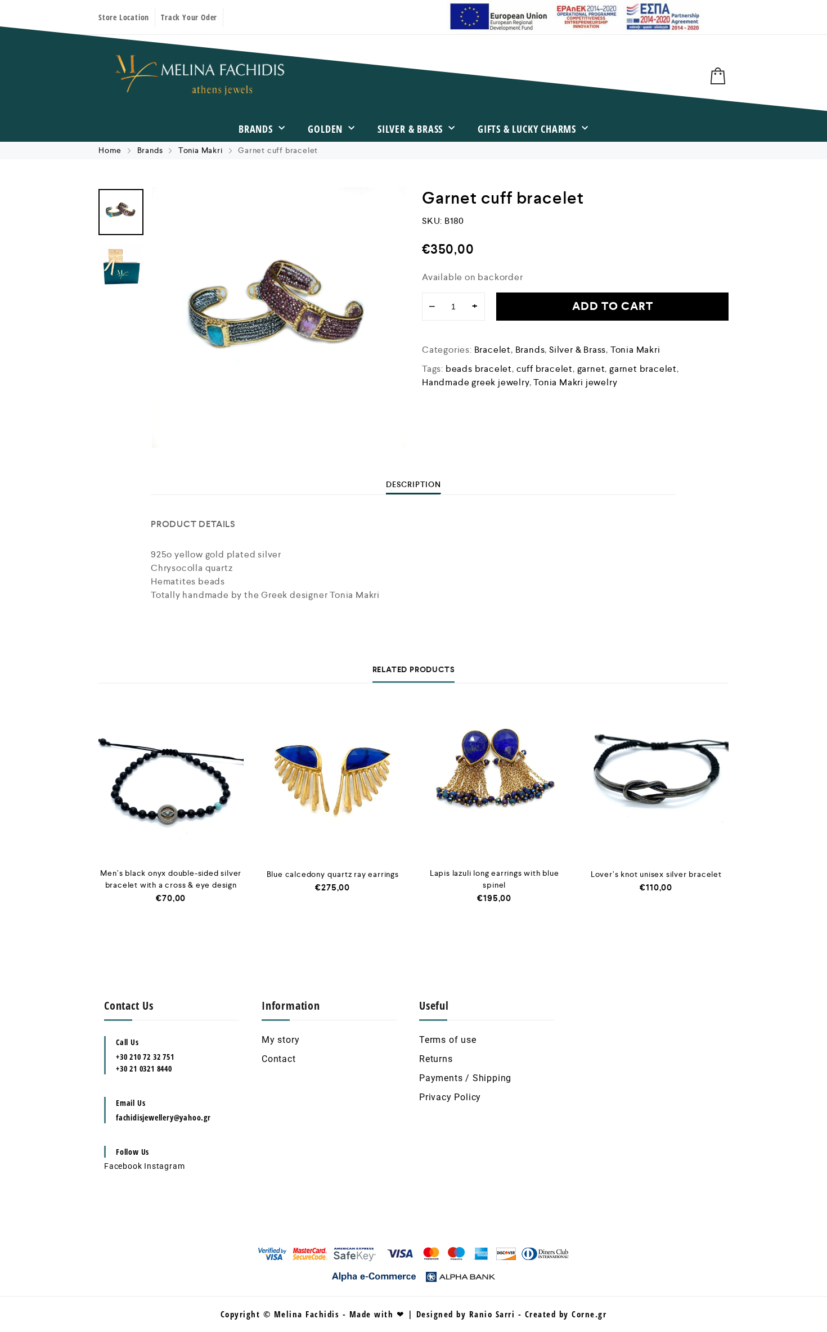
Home (110, 150)
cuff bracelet (544, 369)
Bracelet (492, 350)
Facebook (123, 1166)
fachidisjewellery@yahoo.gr (163, 1117)
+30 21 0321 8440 (144, 1068)
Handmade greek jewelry (475, 382)
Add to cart (612, 306)
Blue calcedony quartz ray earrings (333, 874)
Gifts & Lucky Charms (527, 129)
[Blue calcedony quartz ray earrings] (333, 783)
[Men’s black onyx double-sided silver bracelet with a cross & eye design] (171, 783)
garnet (591, 369)
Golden (325, 129)
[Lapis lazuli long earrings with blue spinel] (494, 783)
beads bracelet (479, 369)
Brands (256, 129)
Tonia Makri (200, 150)
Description (413, 484)
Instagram (164, 1166)
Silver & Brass (410, 129)
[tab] (413, 484)
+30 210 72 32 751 (145, 1056)
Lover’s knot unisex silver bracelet (656, 874)
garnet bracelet (643, 369)
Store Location (123, 17)
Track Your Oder (189, 17)
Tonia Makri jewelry (575, 382)
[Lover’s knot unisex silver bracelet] (656, 783)
